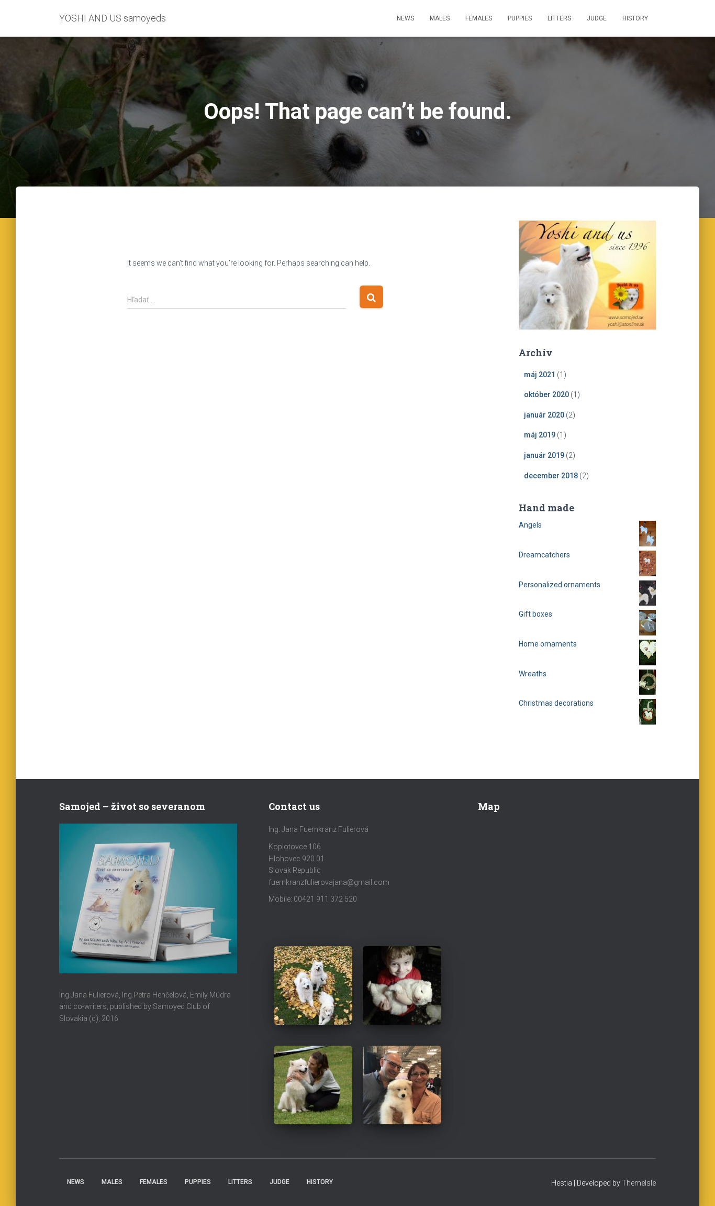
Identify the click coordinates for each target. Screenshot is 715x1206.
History (635, 18)
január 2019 (544, 455)
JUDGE (597, 18)
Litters (559, 18)
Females (478, 18)
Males (440, 18)
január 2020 (544, 415)
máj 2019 (539, 435)
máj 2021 (539, 374)
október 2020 (546, 394)
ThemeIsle (639, 1183)
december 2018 (551, 476)
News (405, 18)
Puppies (520, 18)
